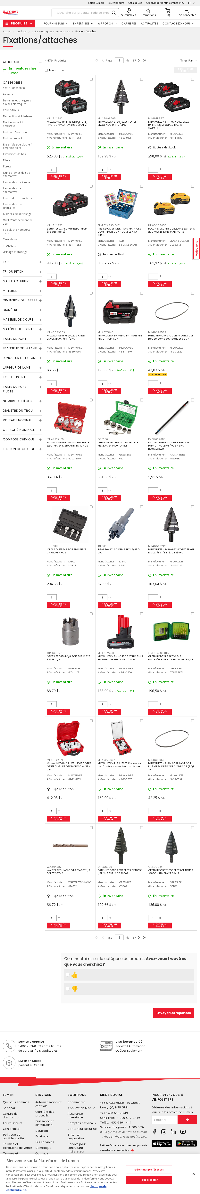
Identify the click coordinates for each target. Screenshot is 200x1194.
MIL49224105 (55, 439)
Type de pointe (15, 377)
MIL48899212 (157, 546)
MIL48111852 (55, 225)
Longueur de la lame (20, 358)
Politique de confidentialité (13, 1136)
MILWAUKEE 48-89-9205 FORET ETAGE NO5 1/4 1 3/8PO (117, 123)
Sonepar (9, 1108)
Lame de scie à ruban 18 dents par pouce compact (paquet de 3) (170, 337)
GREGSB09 (105, 867)
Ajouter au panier (58, 177)
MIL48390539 (157, 760)
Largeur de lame (16, 367)
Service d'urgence (31, 1041)
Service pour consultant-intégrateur (77, 1147)
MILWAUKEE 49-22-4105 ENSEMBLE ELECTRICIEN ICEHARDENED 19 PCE (68, 444)
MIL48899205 (107, 118)
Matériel (10, 291)
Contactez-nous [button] (176, 23)
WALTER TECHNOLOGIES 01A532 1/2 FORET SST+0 (68, 872)
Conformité (11, 1129)
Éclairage (41, 1136)
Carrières (129, 23)
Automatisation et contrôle (48, 1104)
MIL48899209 (56, 332)
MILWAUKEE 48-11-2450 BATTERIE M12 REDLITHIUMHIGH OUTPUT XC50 (120, 658)
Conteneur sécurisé (82, 1129)
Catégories (12, 82)
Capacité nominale (19, 430)
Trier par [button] (186, 60)
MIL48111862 (55, 118)
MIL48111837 (156, 118)
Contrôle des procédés (44, 1113)
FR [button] (189, 3)
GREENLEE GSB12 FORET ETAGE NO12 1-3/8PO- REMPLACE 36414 (171, 872)
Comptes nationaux (82, 1123)
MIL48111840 (105, 332)
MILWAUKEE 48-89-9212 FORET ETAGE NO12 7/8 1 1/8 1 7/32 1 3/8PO (171, 551)
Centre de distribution (11, 1115)
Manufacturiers (16, 281)
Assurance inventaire (75, 1115)
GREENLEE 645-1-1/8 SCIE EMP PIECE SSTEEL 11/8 (68, 658)
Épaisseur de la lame (20, 348)
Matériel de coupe (18, 319)
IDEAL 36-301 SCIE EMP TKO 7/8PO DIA (119, 551)
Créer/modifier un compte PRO (165, 3)
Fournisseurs (116, 3)
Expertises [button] (81, 23)
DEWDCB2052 (157, 225)
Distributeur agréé (128, 1041)
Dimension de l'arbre (20, 300)
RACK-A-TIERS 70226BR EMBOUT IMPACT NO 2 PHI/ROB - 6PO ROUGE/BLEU (168, 445)
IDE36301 (103, 546)
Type (6, 262)
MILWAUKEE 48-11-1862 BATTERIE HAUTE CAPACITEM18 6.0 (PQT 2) (67, 123)
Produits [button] (19, 23)
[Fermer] (193, 1174)
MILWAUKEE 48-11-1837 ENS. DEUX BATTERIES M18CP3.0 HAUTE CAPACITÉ (168, 125)
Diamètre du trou (18, 411)
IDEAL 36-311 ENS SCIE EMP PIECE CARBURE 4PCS (66, 551)
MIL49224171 (55, 760)
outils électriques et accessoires (51, 31)
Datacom (41, 1131)
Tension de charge (19, 449)
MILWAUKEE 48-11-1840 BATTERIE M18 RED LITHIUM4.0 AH (120, 337)
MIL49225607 (106, 760)
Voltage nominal (17, 420)
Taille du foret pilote (15, 389)
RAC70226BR (157, 439)
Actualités (149, 23)
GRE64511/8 (54, 653)
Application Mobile (81, 1108)
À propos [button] (105, 23)
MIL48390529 (157, 332)
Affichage (11, 62)
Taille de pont (15, 339)
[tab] (22, 62)
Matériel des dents (19, 329)
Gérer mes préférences (149, 1169)
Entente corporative (76, 1136)
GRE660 (103, 439)
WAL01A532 (54, 867)
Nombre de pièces (17, 401)
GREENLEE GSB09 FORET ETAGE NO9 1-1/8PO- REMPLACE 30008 (121, 872)
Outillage (41, 1153)
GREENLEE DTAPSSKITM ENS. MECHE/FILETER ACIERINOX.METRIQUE (170, 658)
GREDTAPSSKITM (159, 653)
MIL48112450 (106, 653)
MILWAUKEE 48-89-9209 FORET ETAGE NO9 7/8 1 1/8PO (66, 337)
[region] (100, 1174)
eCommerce (76, 1102)
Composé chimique (19, 439)
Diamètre (10, 310)
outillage (22, 31)
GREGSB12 (155, 867)
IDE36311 (52, 546)
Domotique (43, 1148)
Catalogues (135, 3)
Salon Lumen (96, 3)
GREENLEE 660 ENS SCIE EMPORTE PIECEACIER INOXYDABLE (118, 444)
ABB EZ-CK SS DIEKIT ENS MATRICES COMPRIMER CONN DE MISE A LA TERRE (119, 232)
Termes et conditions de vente (17, 1146)
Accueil (7, 31)
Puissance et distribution (44, 1123)
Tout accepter (149, 1179)
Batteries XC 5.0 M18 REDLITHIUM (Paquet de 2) (67, 230)
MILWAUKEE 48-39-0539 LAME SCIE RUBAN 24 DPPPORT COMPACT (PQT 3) (171, 766)
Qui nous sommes (16, 1102)
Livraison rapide (29, 1061)
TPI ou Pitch (13, 271)
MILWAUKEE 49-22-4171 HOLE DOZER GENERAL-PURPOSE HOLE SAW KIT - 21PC (69, 766)
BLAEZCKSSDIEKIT (109, 225)
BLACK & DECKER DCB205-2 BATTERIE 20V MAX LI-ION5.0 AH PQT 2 (171, 230)
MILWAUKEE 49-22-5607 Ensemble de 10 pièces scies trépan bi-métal (120, 765)
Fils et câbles (44, 1142)
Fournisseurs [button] (54, 23)
